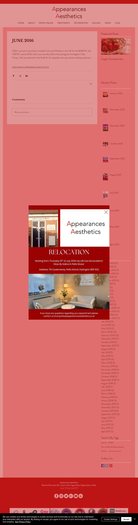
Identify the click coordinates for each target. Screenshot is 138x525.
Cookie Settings (110, 519)
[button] (106, 212)
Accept (126, 519)
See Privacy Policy (23, 521)
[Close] (134, 519)
